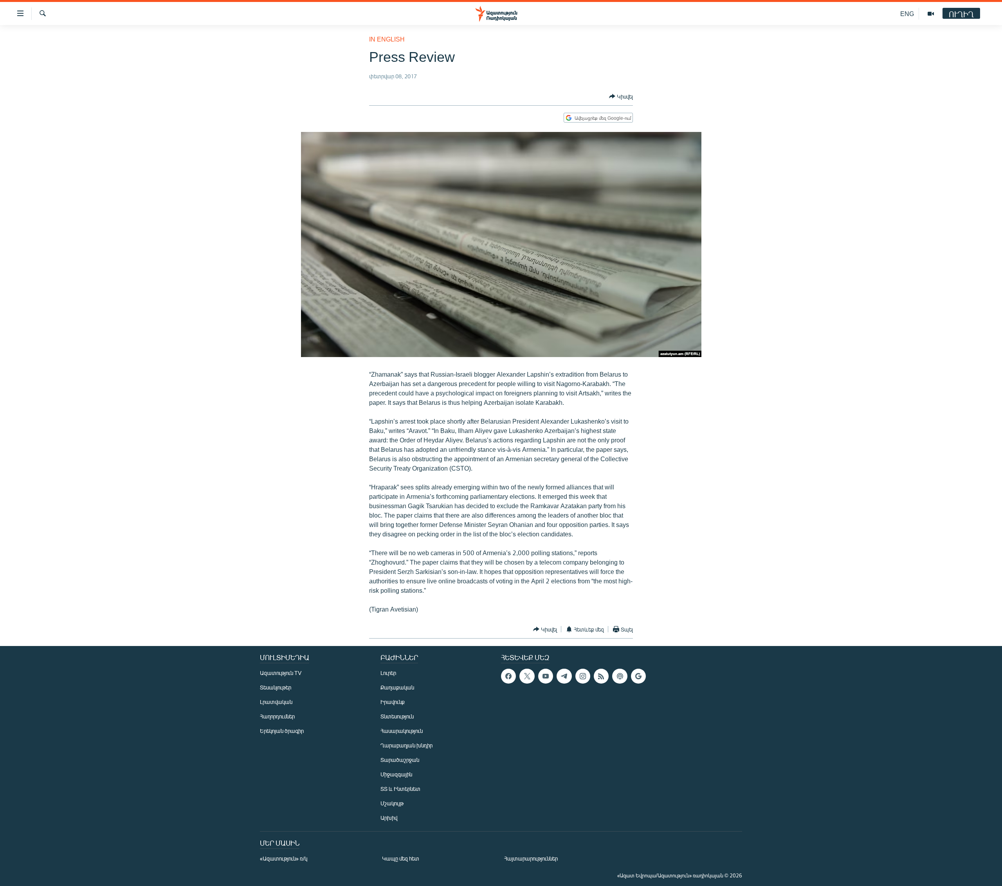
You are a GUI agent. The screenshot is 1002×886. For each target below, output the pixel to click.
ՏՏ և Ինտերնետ (400, 788)
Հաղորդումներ (277, 716)
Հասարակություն (401, 730)
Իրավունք (392, 701)
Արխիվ (388, 817)
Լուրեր (388, 672)
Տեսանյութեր (275, 687)
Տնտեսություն (397, 716)
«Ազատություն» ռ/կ (283, 858)
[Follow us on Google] (638, 676)
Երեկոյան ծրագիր (282, 730)
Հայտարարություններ (531, 858)
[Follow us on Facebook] (508, 676)
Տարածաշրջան (399, 759)
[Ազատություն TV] (931, 14)
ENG (907, 13)
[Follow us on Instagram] (582, 676)
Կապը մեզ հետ (400, 858)
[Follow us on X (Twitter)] (526, 676)
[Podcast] (619, 676)
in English (387, 39)
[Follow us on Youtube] (545, 676)
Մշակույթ (392, 803)
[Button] (621, 96)
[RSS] (601, 676)
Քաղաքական (397, 687)
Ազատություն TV (280, 672)
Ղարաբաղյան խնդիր (406, 745)
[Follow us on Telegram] (564, 676)
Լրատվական (276, 701)
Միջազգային (396, 774)
